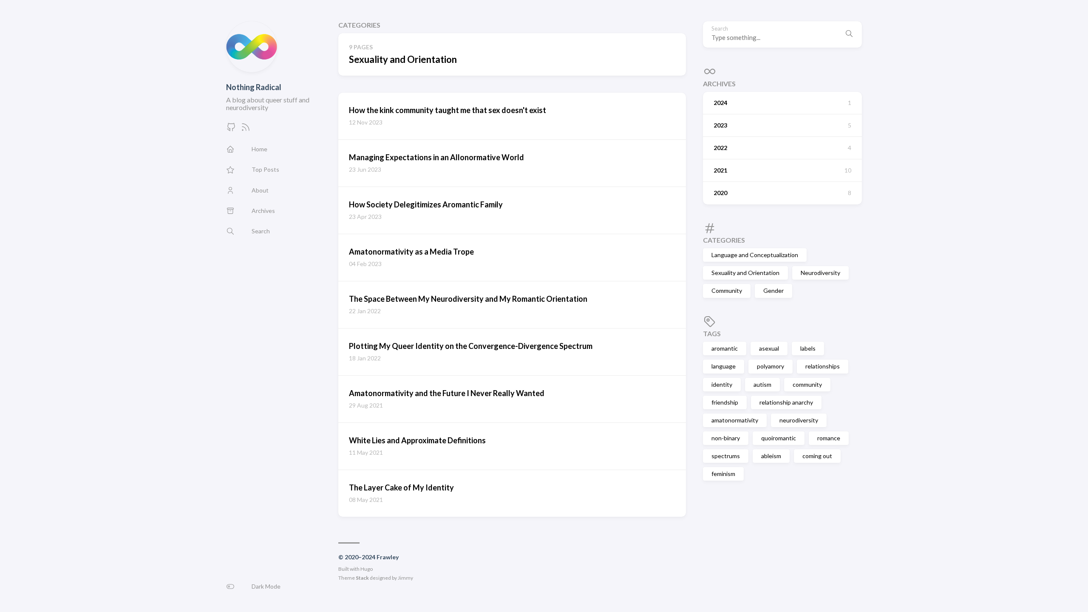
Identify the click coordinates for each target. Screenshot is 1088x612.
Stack (362, 578)
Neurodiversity (820, 272)
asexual (769, 348)
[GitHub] (231, 129)
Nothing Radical (253, 87)
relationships (822, 366)
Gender (773, 290)
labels (808, 348)
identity (721, 384)
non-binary (725, 438)
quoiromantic (778, 438)
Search (719, 29)
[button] (273, 586)
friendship (724, 402)
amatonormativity (734, 420)
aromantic (724, 348)
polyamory (770, 366)
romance (828, 438)
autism (762, 384)
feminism (723, 473)
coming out (817, 455)
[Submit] (849, 34)
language (723, 366)
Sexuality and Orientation (745, 272)
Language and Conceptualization (754, 254)
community (807, 384)
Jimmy (405, 578)
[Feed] (246, 129)
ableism (771, 455)
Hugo (366, 569)
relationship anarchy (786, 402)
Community (726, 290)
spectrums (725, 455)
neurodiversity (798, 420)
